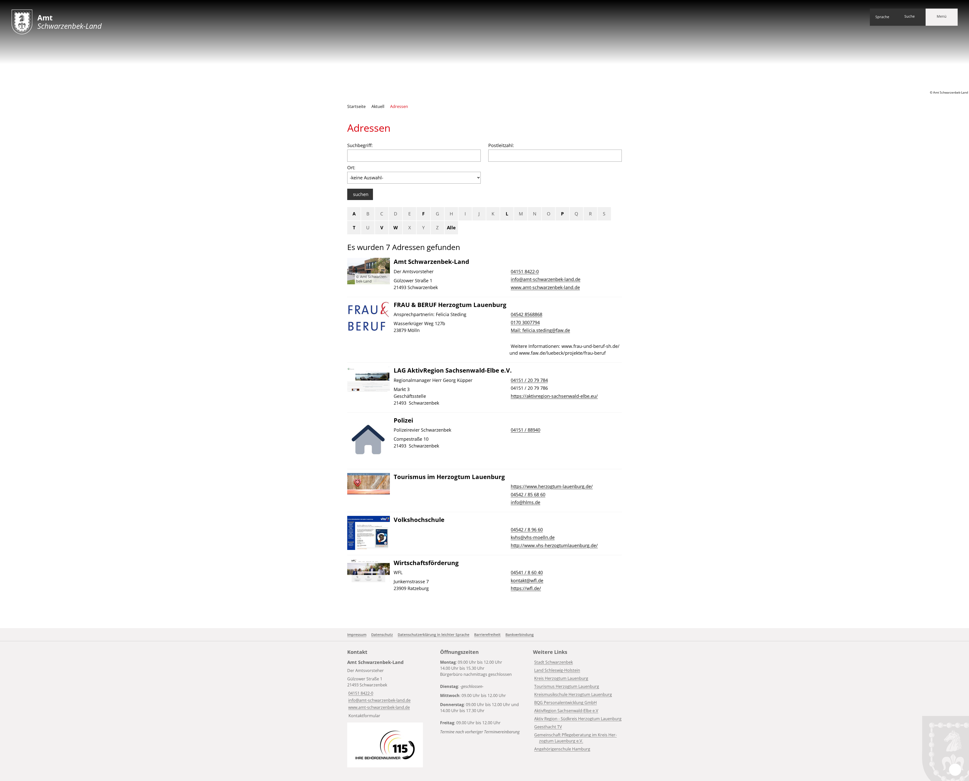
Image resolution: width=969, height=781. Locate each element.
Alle (451, 228)
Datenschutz (382, 634)
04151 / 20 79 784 (528, 380)
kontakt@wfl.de (526, 580)
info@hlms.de (524, 502)
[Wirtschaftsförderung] (484, 576)
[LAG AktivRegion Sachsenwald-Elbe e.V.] (484, 387)
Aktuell (377, 106)
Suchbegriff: (360, 145)
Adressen (399, 106)
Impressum (356, 634)
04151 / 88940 (524, 430)
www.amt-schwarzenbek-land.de (544, 287)
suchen (360, 194)
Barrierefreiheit (487, 634)
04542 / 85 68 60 (527, 494)
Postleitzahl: (501, 145)
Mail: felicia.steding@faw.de (539, 330)
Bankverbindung (519, 634)
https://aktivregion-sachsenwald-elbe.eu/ (553, 396)
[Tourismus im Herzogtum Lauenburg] (484, 490)
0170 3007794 (524, 322)
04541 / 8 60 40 (526, 572)
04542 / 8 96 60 (526, 529)
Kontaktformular (364, 715)
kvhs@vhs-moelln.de (532, 537)
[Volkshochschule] (484, 533)
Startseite (356, 106)
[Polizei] (484, 440)
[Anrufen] (510, 338)
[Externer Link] (385, 744)
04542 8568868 (525, 314)
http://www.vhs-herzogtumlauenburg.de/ (553, 545)
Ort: (351, 167)
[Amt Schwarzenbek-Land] (484, 275)
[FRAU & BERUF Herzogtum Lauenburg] (484, 329)
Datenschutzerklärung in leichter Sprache (433, 634)
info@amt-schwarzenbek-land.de (544, 279)
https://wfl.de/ (525, 588)
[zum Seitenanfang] (955, 769)
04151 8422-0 (524, 271)
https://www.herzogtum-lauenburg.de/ (551, 486)
